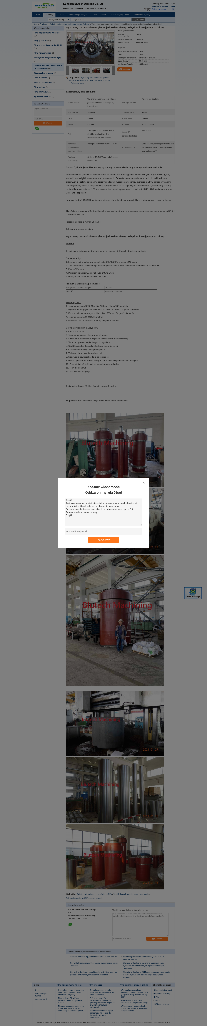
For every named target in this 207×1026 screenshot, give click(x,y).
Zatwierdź (103, 539)
